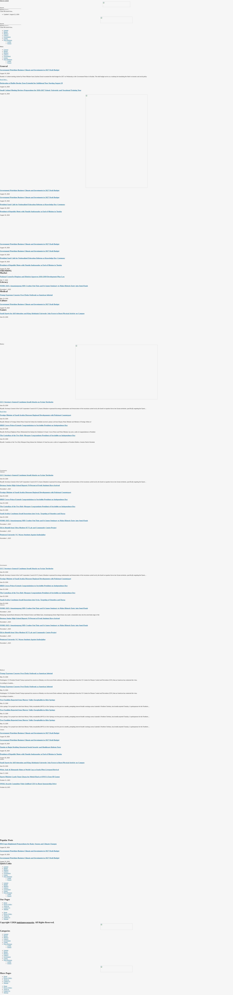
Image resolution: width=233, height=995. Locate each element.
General (6, 30)
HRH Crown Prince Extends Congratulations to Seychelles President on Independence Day (34, 425)
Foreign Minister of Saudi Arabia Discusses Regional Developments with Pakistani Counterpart (35, 415)
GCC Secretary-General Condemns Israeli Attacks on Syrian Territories (26, 402)
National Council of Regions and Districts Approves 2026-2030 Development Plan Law (32, 277)
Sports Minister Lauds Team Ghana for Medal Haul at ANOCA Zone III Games (30, 777)
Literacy (6, 35)
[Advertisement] (54, 228)
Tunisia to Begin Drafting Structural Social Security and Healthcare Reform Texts (30, 747)
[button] (116, 8)
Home (5, 903)
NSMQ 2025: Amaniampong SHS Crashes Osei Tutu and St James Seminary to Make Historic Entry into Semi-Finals (44, 286)
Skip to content (4, 1)
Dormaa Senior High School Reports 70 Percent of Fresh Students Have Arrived (30, 485)
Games (6, 38)
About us (6, 906)
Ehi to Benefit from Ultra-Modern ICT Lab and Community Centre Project (28, 528)
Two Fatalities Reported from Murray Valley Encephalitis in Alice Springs (27, 700)
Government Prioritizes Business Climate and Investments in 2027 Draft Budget (29, 70)
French (9, 43)
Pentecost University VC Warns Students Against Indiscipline (22, 535)
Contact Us (7, 907)
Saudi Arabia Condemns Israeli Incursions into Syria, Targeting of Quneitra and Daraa (32, 514)
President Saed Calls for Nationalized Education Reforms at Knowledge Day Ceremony (32, 204)
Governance (7, 37)
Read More (3, 411)
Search (2, 9)
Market (6, 32)
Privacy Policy (8, 904)
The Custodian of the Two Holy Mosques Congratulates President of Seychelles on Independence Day (37, 435)
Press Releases (8, 40)
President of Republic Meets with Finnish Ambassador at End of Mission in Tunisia (31, 211)
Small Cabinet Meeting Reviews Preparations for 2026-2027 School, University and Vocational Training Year (40, 90)
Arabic (9, 42)
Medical (6, 33)
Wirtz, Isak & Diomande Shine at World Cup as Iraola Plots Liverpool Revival (29, 770)
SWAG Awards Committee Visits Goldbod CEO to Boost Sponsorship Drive (28, 784)
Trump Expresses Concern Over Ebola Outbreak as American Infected (26, 295)
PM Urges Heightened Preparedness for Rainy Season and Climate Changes (28, 844)
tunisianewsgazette (25, 922)
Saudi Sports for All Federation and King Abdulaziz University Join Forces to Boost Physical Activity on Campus (42, 313)
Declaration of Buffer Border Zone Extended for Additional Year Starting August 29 (31, 83)
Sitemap (6, 909)
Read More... (4, 79)
